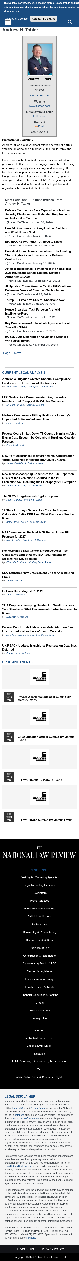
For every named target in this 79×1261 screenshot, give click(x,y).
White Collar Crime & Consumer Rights (39, 1077)
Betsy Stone (12, 522)
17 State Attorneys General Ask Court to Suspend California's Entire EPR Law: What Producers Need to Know (38, 514)
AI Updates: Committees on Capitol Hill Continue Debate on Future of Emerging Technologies (38, 288)
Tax (39, 1069)
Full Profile (39, 115)
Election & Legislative (39, 971)
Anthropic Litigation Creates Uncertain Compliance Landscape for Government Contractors (36, 381)
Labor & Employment (39, 1045)
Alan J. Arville (13, 540)
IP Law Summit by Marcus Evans (40, 779)
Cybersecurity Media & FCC (39, 963)
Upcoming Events (17, 662)
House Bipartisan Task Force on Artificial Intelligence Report (32, 311)
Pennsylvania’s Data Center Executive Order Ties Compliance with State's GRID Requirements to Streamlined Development (35, 554)
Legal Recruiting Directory (39, 885)
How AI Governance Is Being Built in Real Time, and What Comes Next (37, 230)
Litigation (39, 1053)
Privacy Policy (37, 1108)
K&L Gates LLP (39, 95)
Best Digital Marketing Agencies (40, 877)
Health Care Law (39, 1010)
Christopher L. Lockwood (40, 386)
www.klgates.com (39, 105)
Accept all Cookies (16, 18)
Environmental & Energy (39, 979)
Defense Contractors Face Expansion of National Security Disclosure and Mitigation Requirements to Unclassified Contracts (38, 214)
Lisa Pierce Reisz (45, 635)
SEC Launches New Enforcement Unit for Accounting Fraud (38, 574)
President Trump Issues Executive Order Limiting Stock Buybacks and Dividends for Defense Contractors (38, 255)
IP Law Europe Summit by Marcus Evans (45, 819)
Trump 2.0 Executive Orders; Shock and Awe (35, 300)
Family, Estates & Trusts (39, 987)
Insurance (40, 1030)
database (19, 1115)
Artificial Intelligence (40, 916)
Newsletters (39, 892)
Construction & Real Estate (39, 955)
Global (40, 1002)
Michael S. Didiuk (33, 499)
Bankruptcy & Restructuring (39, 932)
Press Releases (39, 900)
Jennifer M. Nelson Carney (20, 635)
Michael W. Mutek (15, 386)
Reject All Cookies (43, 18)
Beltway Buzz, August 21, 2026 (22, 591)
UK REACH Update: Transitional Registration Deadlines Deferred (39, 647)
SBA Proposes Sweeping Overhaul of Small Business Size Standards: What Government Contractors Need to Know (39, 609)
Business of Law (39, 947)
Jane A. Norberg (14, 580)
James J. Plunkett (15, 594)
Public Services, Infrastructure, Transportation (39, 1061)
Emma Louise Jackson (18, 653)
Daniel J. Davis (14, 499)
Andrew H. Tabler (39, 79)
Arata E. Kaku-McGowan (33, 522)
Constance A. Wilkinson (35, 540)
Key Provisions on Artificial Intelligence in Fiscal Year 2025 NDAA (37, 325)
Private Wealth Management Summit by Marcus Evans (44, 698)
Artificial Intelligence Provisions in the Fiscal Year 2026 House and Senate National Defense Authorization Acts (38, 272)
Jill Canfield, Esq (15, 405)
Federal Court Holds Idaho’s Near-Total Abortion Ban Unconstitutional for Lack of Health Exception (37, 629)
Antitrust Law (39, 924)
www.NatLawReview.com (26, 1118)
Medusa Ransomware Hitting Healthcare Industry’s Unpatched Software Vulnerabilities (36, 417)
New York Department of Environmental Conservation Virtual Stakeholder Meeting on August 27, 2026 (38, 457)
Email (41, 126)
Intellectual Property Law (39, 1037)
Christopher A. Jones (40, 562)
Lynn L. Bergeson (15, 485)
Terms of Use (18, 1108)
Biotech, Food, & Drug (39, 939)
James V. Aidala (14, 463)
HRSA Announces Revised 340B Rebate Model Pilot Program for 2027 (36, 534)
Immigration (39, 1018)
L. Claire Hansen (34, 463)
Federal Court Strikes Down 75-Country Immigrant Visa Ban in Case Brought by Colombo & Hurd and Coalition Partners (39, 437)
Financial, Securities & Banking (39, 994)
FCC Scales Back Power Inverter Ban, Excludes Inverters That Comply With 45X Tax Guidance (34, 399)
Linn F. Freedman (15, 423)
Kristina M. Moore (35, 405)
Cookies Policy (12, 10)
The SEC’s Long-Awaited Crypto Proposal (30, 496)
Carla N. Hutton (35, 485)
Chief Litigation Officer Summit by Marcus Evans (46, 738)
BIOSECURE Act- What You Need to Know (33, 241)
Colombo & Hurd (15, 445)
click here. (30, 1238)
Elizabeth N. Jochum (17, 617)
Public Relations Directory (39, 908)
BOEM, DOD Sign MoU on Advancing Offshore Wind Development (36, 338)
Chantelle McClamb (16, 562)
